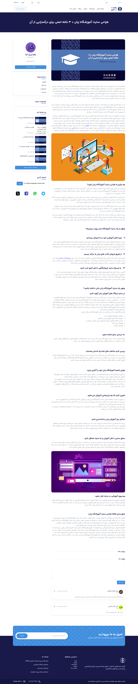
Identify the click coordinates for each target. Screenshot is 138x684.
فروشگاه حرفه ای (64, 258)
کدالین (74, 128)
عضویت (22, 636)
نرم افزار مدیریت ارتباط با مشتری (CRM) (36, 661)
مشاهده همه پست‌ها (30, 167)
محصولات (74, 665)
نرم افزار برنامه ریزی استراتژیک (39, 672)
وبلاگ (79, 9)
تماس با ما (73, 9)
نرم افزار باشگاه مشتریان (41, 665)
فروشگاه (92, 9)
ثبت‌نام (16, 2)
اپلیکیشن (43, 89)
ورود (22, 2)
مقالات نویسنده (30, 67)
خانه (76, 661)
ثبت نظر (121, 582)
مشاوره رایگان (20, 9)
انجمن (85, 9)
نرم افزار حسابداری (42, 668)
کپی (19, 183)
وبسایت (44, 92)
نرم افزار (43, 85)
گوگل (87, 125)
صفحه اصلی (100, 9)
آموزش (44, 82)
